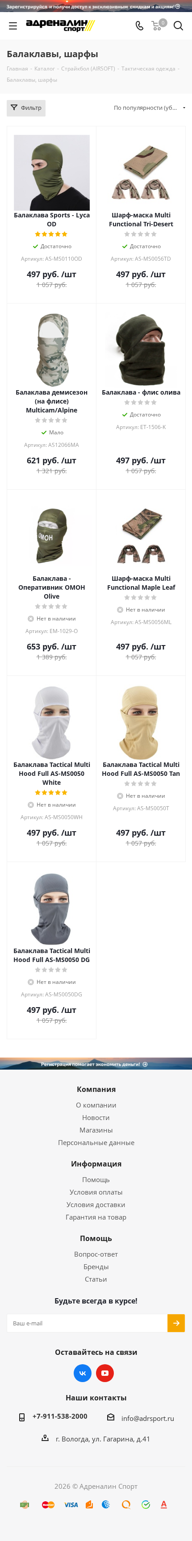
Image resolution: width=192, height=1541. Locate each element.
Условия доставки (96, 1204)
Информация (96, 1164)
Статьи (96, 1278)
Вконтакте (83, 1373)
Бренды (96, 1266)
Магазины (96, 1129)
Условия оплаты (96, 1191)
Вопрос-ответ (96, 1253)
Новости (96, 1117)
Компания (96, 1089)
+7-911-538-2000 (60, 1416)
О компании (96, 1104)
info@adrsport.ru (147, 1418)
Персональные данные (96, 1142)
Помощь (96, 1179)
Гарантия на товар (96, 1216)
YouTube (105, 1373)
